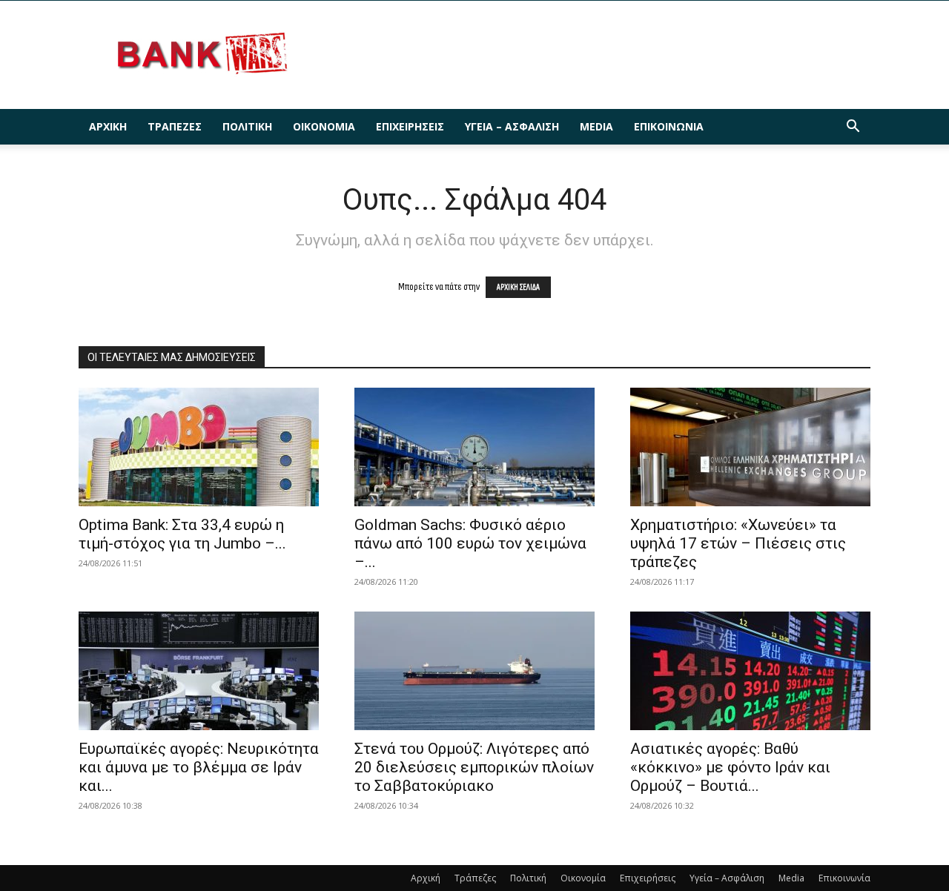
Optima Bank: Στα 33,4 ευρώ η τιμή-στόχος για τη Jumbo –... (182, 534)
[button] (852, 128)
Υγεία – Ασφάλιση (512, 126)
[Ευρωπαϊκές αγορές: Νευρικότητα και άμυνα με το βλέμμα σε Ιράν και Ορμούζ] (199, 671)
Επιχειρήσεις (410, 126)
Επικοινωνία (669, 126)
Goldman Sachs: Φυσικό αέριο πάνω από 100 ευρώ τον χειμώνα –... (470, 543)
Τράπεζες (175, 126)
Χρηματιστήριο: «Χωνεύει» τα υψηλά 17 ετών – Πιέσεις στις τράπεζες (738, 543)
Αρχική (108, 126)
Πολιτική (247, 126)
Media (596, 126)
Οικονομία (324, 126)
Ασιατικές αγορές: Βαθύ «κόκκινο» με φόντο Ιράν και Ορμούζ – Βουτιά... (730, 767)
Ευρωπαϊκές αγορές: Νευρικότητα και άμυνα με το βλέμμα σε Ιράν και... (199, 767)
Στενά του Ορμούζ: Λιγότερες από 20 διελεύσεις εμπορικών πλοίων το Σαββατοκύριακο (474, 767)
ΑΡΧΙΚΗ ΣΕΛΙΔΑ (518, 287)
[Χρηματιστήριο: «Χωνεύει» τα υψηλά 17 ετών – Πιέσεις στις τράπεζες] (750, 447)
